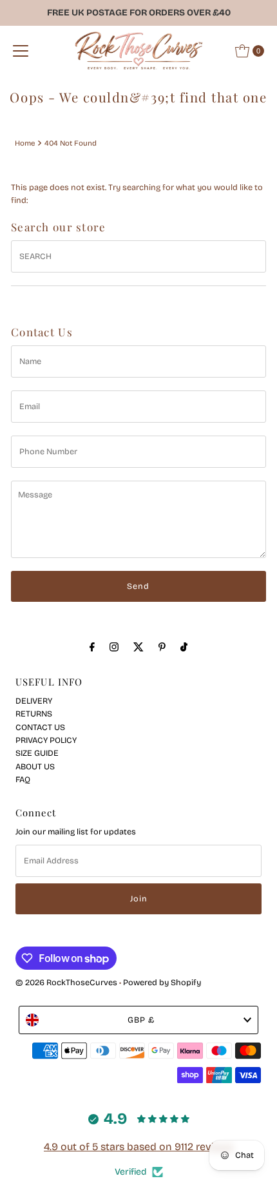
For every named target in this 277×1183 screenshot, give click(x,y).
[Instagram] (114, 646)
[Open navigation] (20, 50)
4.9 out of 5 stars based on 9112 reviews (138, 1146)
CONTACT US (40, 727)
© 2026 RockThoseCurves (66, 982)
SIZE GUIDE (37, 753)
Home (25, 143)
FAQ (22, 779)
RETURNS (33, 713)
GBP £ (141, 1019)
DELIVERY (33, 701)
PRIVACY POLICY (46, 740)
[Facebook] (92, 646)
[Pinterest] (162, 646)
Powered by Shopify (162, 982)
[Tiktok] (183, 646)
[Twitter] (138, 646)
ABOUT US (35, 766)
